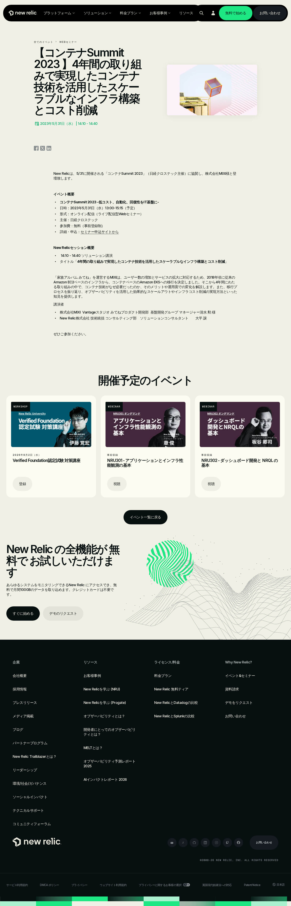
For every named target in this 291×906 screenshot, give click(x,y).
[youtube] (172, 842)
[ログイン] (213, 13)
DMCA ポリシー (49, 885)
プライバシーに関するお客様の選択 (160, 885)
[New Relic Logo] (22, 13)
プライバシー (79, 885)
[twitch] (227, 842)
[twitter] (183, 842)
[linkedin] (205, 842)
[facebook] (238, 842)
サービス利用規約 (17, 885)
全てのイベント (43, 41)
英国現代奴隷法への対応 (217, 885)
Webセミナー (68, 41)
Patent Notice (252, 885)
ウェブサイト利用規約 (113, 885)
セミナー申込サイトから (100, 232)
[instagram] (216, 842)
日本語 (281, 884)
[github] (194, 842)
